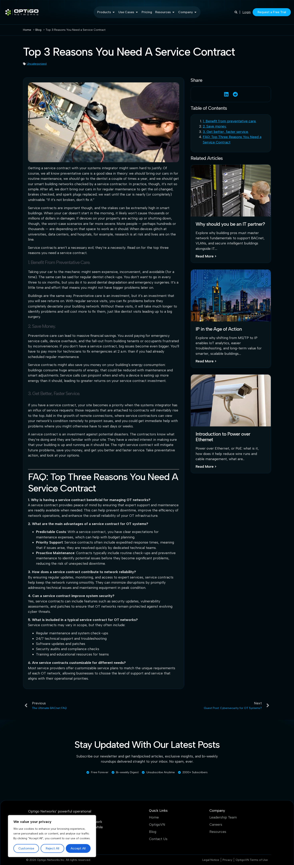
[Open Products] (113, 12)
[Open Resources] (173, 12)
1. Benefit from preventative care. (229, 121)
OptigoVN (157, 824)
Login (246, 12)
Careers (215, 824)
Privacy (227, 860)
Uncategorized (37, 63)
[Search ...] (236, 12)
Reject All (52, 848)
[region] (52, 836)
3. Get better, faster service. (225, 132)
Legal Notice (210, 860)
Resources (217, 832)
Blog (152, 832)
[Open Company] (195, 12)
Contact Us (158, 839)
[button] (226, 94)
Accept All (78, 848)
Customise (26, 848)
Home (154, 817)
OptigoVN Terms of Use (252, 860)
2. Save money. (214, 126)
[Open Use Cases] (136, 12)
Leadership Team (223, 817)
